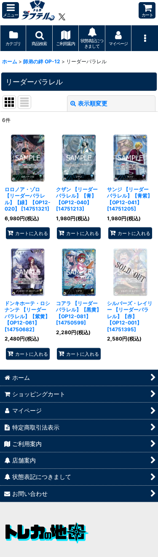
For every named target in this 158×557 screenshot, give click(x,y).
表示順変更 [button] (92, 103)
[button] (10, 10)
